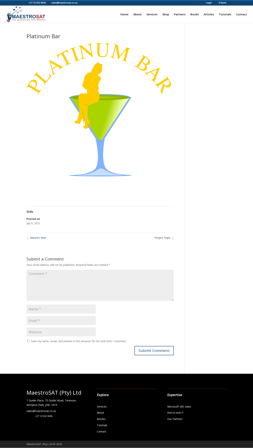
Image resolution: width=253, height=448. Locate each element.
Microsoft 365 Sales (179, 406)
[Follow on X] (37, 425)
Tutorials (225, 14)
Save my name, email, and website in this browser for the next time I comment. (78, 341)
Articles (209, 14)
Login (209, 3)
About (137, 14)
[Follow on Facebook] (29, 425)
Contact (241, 14)
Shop (165, 14)
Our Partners (175, 419)
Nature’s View (36, 237)
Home (124, 14)
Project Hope (164, 237)
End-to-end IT (175, 412)
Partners (180, 14)
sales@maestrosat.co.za (41, 411)
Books (194, 14)
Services (152, 14)
